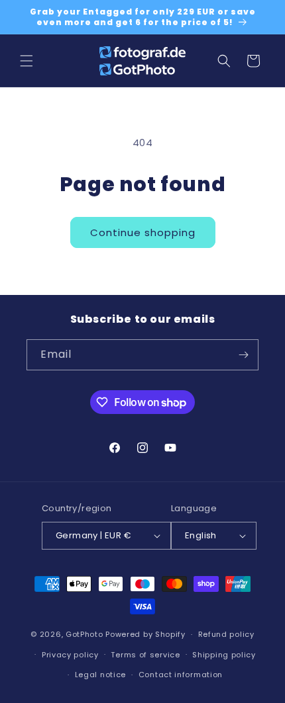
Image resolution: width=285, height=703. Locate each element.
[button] (26, 60)
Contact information (181, 674)
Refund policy (226, 634)
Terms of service (145, 654)
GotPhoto (84, 634)
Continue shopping (143, 232)
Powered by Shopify (145, 634)
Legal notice (100, 674)
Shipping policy (224, 654)
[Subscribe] (243, 354)
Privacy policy (70, 654)
